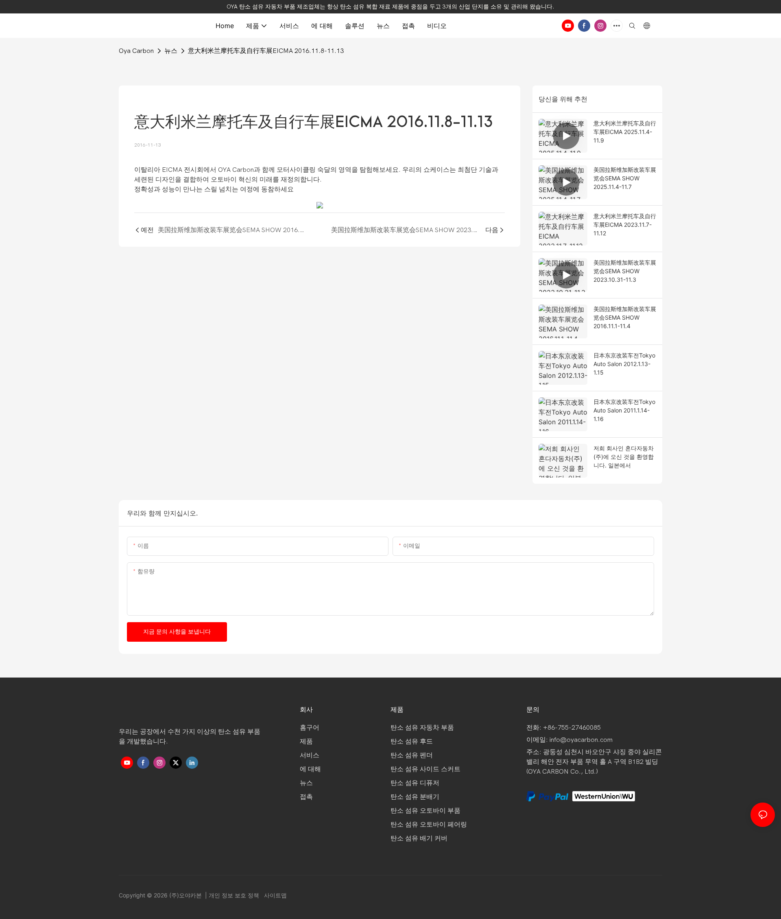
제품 (306, 741)
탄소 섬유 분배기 (414, 797)
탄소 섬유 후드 (411, 741)
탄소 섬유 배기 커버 (418, 838)
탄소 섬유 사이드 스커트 (425, 769)
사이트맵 (274, 895)
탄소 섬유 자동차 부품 (422, 727)
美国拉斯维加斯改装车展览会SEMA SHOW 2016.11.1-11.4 (624, 317)
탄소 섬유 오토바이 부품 (425, 810)
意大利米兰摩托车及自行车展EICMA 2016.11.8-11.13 (266, 51)
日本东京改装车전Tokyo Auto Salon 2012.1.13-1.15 (624, 364)
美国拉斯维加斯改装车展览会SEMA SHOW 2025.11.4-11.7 (624, 178)
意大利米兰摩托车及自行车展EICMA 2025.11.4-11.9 (624, 132)
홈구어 (309, 727)
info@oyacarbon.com (581, 740)
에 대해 (310, 769)
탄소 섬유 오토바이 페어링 (428, 824)
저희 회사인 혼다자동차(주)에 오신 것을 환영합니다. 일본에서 (623, 457)
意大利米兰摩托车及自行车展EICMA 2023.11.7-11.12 (624, 225)
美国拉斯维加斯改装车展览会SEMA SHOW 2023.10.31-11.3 (624, 271)
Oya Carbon (136, 51)
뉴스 (170, 51)
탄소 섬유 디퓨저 (414, 783)
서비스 (309, 755)
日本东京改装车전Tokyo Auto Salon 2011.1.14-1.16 (624, 410)
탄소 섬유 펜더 (411, 755)
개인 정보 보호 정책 (235, 895)
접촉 (306, 797)
